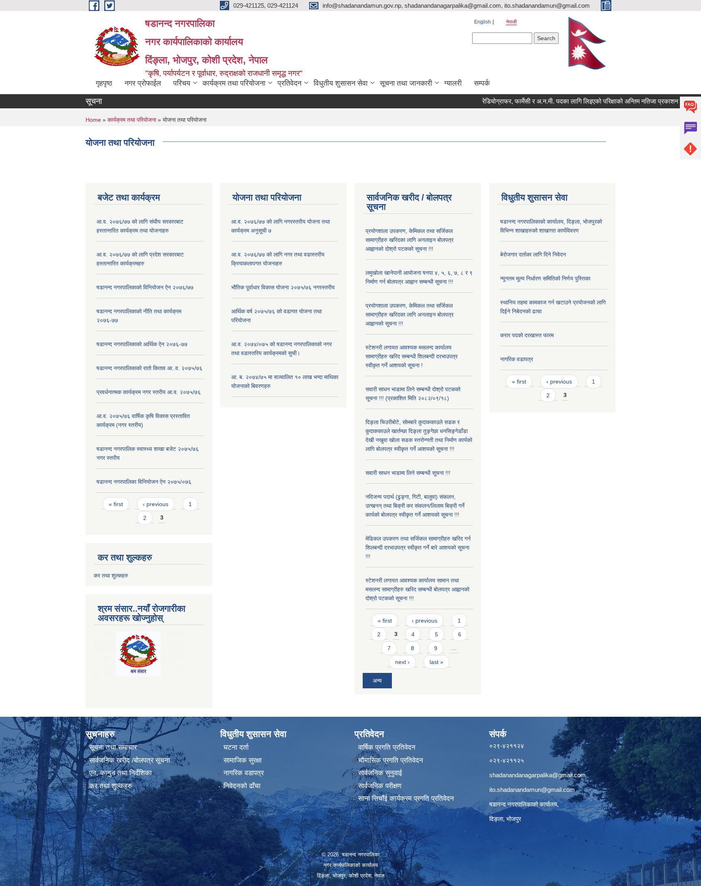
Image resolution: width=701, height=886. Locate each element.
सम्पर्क (482, 83)
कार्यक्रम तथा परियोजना (233, 83)
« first (116, 504)
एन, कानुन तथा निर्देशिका (120, 773)
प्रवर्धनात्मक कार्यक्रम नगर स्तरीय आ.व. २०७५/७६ (149, 392)
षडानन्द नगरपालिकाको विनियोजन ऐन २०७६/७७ (145, 287)
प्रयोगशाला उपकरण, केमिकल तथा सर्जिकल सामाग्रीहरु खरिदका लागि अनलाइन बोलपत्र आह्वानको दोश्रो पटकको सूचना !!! (410, 240)
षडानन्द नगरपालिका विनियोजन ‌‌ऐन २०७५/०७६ (144, 482)
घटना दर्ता (236, 747)
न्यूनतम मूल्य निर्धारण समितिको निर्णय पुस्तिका (545, 278)
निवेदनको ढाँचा (242, 786)
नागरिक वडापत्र (516, 359)
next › (402, 662)
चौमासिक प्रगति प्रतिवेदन (390, 760)
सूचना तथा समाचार (113, 747)
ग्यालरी (453, 83)
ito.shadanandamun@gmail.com (532, 789)
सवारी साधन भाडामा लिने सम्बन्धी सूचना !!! (408, 473)
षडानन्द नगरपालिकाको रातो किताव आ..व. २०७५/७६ (149, 368)
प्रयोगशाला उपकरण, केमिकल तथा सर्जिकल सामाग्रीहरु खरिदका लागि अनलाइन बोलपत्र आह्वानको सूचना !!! (410, 314)
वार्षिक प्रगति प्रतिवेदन (386, 747)
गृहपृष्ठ (104, 83)
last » (436, 662)
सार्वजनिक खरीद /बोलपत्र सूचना (129, 760)
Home (93, 119)
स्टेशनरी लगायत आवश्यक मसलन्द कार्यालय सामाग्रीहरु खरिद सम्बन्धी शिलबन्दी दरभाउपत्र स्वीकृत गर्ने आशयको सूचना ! (412, 356)
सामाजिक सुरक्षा (243, 760)
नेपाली (511, 22)
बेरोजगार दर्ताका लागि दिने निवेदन (533, 254)
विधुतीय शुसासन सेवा (341, 83)
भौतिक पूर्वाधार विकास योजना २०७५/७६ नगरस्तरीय (283, 287)
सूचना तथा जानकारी (406, 83)
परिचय (181, 83)
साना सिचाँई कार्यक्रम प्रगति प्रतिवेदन (406, 798)
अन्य (377, 680)
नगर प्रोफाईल (143, 83)
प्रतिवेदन (289, 83)
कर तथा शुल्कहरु (111, 575)
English (482, 22)
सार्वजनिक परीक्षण (379, 786)
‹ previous (155, 504)
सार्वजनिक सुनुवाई (380, 773)
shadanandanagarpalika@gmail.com (537, 775)
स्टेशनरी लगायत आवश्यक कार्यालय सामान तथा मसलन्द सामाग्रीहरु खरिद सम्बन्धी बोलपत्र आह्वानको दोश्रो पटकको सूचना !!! (417, 589)
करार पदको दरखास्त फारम (527, 335)
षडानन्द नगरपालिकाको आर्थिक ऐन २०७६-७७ (142, 344)
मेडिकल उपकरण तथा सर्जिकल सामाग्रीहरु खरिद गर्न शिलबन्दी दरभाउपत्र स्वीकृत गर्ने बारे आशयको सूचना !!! (418, 547)
